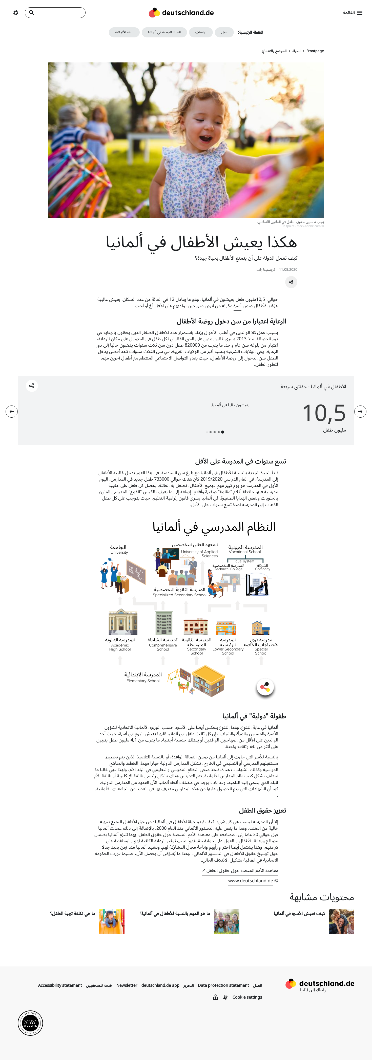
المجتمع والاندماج (274, 51)
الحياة (296, 51)
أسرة (237, 305)
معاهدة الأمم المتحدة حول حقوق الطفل (242, 870)
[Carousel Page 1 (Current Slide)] (222, 432)
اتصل (257, 985)
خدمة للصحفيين (99, 985)
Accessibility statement (60, 985)
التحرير (188, 985)
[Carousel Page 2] (219, 432)
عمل (224, 32)
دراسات (200, 32)
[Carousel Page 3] (215, 432)
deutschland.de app (160, 985)
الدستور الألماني (199, 828)
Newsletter (126, 985)
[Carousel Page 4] (211, 432)
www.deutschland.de (250, 881)
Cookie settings (247, 997)
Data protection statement (223, 985)
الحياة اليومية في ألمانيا (164, 32)
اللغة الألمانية (124, 32)
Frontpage (315, 51)
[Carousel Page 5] (207, 432)
